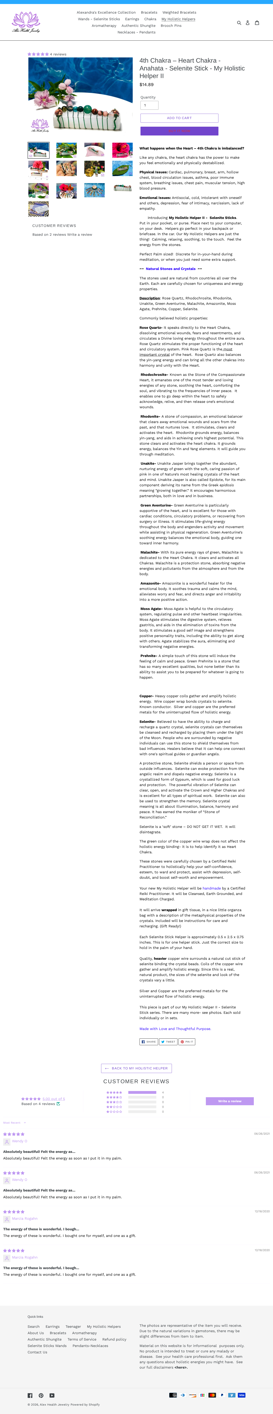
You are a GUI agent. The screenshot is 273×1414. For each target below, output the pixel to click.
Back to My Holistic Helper (139, 1068)
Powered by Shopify (85, 1404)
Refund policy (114, 1339)
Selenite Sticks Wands (47, 1346)
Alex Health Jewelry (54, 1404)
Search (34, 1326)
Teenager (73, 1326)
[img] (13, 1134)
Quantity (147, 97)
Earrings (53, 1326)
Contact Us (37, 1352)
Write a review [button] (229, 1101)
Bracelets (58, 1333)
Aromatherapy (84, 1333)
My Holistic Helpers (104, 1326)
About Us (36, 1333)
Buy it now (179, 131)
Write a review (79, 234)
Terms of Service (82, 1339)
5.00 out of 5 (54, 1099)
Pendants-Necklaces (90, 1346)
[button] (39, 54)
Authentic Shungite (45, 1339)
